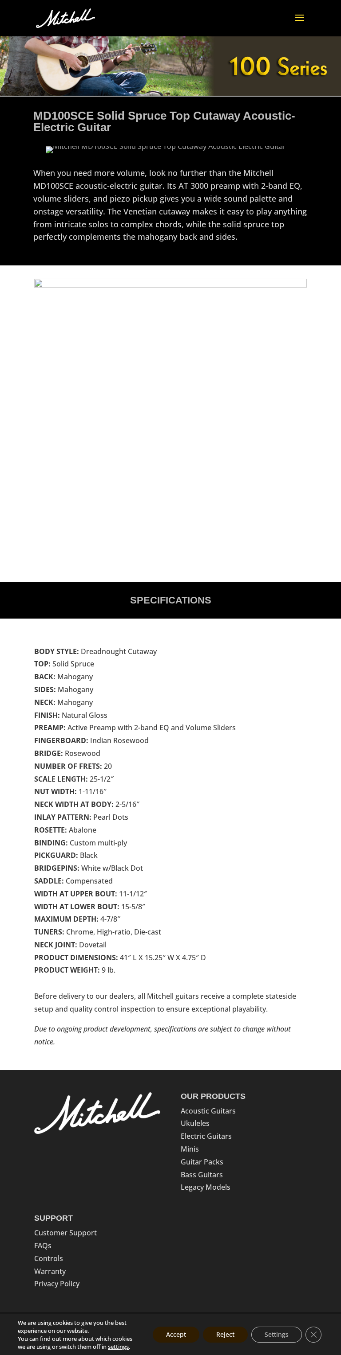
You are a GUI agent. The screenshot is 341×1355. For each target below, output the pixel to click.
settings (118, 1347)
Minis (190, 1149)
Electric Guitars (206, 1136)
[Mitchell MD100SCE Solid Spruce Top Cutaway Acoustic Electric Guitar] (166, 151)
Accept (176, 1334)
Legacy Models (205, 1187)
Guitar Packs (202, 1162)
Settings (277, 1334)
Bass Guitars (202, 1175)
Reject (225, 1334)
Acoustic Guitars (208, 1111)
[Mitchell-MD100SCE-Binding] (170, 285)
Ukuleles (195, 1123)
